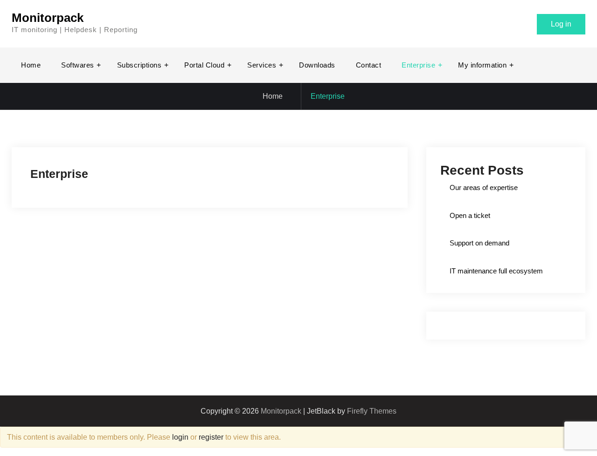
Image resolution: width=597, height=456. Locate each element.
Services (261, 65)
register (211, 437)
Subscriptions (139, 65)
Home (31, 65)
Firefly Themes (371, 411)
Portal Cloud (204, 65)
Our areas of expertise (484, 187)
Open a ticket (470, 215)
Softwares (77, 65)
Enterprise (418, 65)
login (180, 437)
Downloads (317, 65)
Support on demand (479, 243)
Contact (369, 65)
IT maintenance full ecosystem (496, 271)
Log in (561, 24)
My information (482, 65)
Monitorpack (47, 18)
